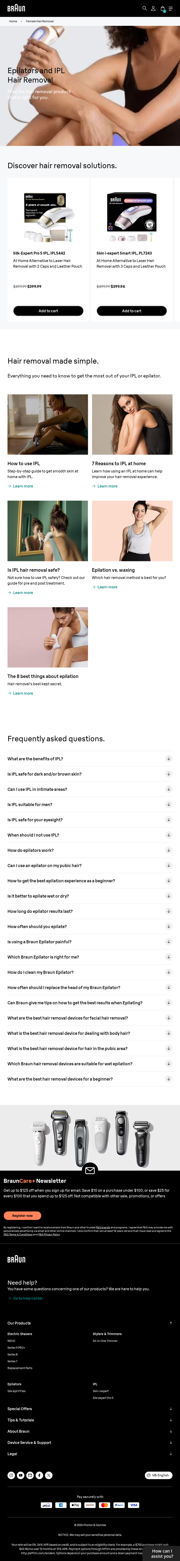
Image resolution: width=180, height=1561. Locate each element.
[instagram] (11, 1475)
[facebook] (39, 1475)
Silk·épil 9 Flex (17, 1391)
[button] (170, 1323)
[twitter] (48, 1475)
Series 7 (12, 1361)
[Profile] (154, 8)
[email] (30, 1475)
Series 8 (13, 1354)
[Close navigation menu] (170, 8)
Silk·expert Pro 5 (103, 1398)
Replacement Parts (20, 1368)
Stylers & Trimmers (107, 1334)
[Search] (144, 8)
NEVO (11, 1341)
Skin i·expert (101, 1391)
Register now (22, 1216)
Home (13, 21)
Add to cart (48, 310)
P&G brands (103, 1227)
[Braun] (16, 8)
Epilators (14, 1384)
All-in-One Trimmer (105, 1341)
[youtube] (20, 1475)
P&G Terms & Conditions (18, 1234)
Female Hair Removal (40, 21)
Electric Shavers (20, 1334)
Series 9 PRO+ (16, 1347)
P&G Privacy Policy (49, 1234)
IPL (95, 1384)
